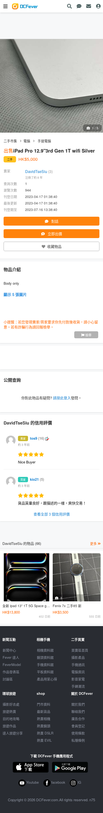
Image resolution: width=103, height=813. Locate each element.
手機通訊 (78, 664)
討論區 (8, 679)
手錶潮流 (78, 686)
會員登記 (78, 725)
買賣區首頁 (79, 650)
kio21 (37, 479)
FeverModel (12, 664)
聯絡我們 (78, 711)
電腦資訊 (78, 671)
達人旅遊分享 (13, 733)
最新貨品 (43, 711)
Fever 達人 (11, 657)
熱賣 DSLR (45, 733)
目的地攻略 (11, 718)
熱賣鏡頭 (43, 725)
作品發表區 (11, 671)
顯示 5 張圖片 (15, 294)
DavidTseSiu (39, 171)
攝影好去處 (11, 704)
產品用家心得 (47, 679)
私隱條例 (78, 740)
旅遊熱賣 (9, 711)
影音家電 (78, 679)
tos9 (37, 438)
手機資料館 (45, 664)
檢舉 (88, 335)
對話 (54, 221)
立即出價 (54, 233)
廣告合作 (78, 718)
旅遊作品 (9, 725)
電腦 (26, 140)
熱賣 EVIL (44, 740)
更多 (94, 543)
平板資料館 (45, 671)
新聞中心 (9, 650)
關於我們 (78, 704)
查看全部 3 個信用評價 (52, 514)
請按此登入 (62, 397)
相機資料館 (45, 650)
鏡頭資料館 (45, 657)
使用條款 (78, 733)
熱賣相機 (43, 718)
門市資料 (43, 704)
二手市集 (10, 140)
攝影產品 (78, 657)
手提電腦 (44, 140)
